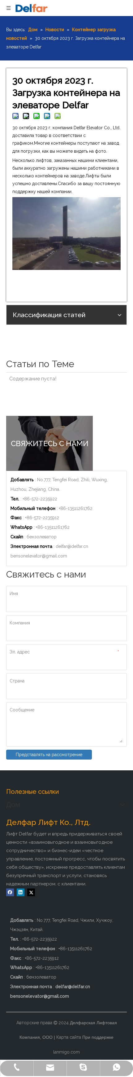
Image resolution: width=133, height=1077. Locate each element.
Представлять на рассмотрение (49, 754)
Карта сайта (68, 1037)
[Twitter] (31, 892)
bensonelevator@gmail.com (39, 555)
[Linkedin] (20, 892)
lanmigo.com (66, 1052)
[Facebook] (10, 892)
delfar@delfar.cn (72, 546)
